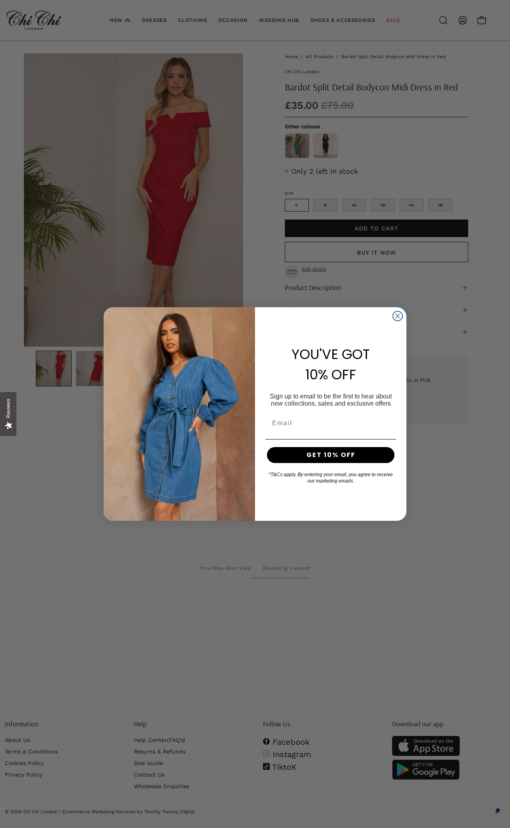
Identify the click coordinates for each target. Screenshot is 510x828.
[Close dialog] (397, 316)
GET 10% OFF (330, 454)
